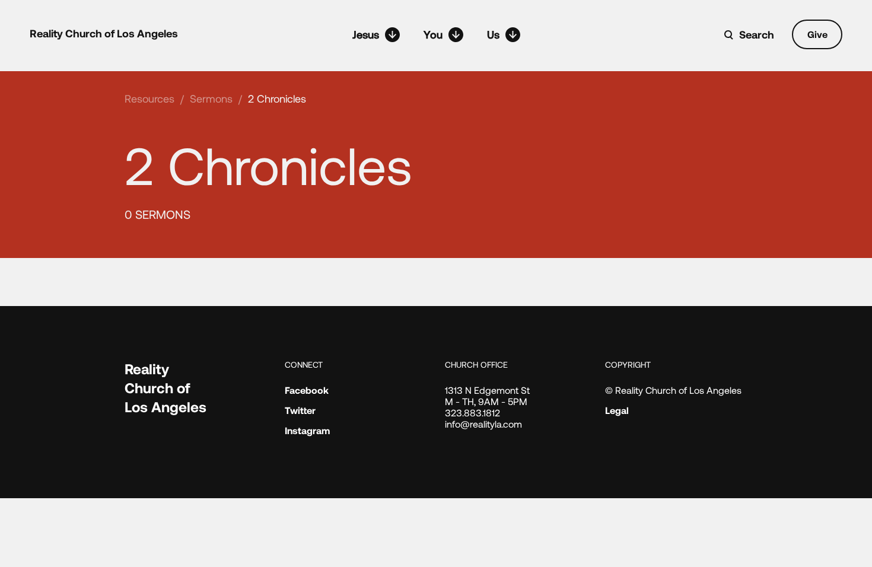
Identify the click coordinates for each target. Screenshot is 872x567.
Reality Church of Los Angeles (104, 33)
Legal (617, 410)
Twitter (300, 410)
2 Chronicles (277, 98)
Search (756, 34)
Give (817, 34)
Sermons (211, 98)
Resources (149, 98)
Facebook (307, 390)
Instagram (307, 430)
